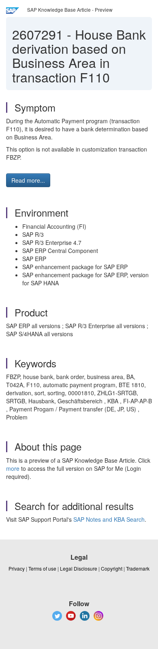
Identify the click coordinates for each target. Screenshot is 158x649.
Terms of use (42, 568)
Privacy (17, 568)
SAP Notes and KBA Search (109, 519)
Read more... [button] (28, 180)
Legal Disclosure (78, 568)
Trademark (137, 568)
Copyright (111, 568)
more (12, 468)
